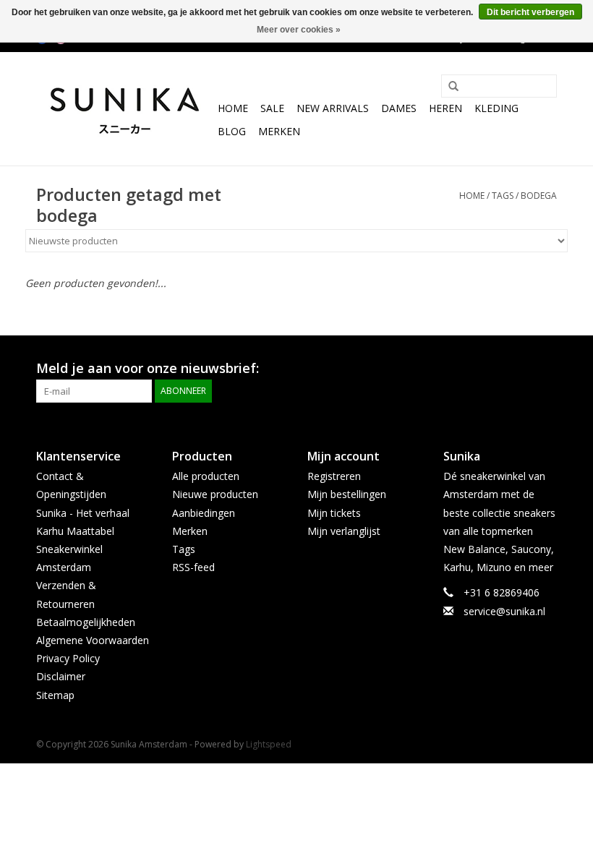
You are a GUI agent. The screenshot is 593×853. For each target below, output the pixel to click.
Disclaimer (60, 676)
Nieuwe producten (215, 494)
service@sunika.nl (504, 611)
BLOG (232, 131)
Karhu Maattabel (75, 531)
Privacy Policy (68, 658)
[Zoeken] (448, 86)
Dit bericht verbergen (530, 12)
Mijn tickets (334, 513)
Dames (399, 108)
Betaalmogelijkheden (85, 622)
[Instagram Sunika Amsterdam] (545, 368)
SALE (272, 108)
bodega (539, 195)
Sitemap (55, 695)
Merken (279, 131)
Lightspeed (268, 744)
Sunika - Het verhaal (82, 513)
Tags (502, 195)
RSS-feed (193, 567)
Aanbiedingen (203, 513)
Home (233, 108)
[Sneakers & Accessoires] (124, 109)
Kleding (496, 108)
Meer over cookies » (299, 30)
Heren (445, 108)
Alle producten (205, 476)
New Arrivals (332, 108)
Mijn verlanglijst (343, 531)
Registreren (334, 476)
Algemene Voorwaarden (92, 640)
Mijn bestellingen (346, 494)
